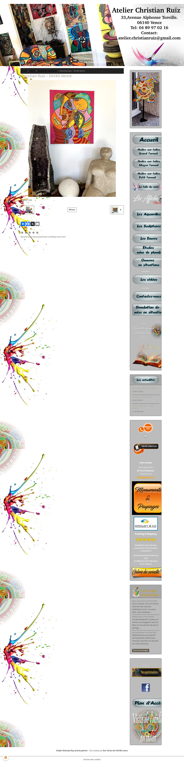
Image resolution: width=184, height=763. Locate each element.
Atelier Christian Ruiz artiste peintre (72, 751)
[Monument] (149, 498)
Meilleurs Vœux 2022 (142, 397)
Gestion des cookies (92, 759)
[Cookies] (6, 757)
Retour (72, 210)
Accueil (23, 71)
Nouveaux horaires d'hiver (144, 388)
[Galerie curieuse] (149, 573)
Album (32, 71)
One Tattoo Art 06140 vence (115, 751)
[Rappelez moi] (146, 428)
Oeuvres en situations (47, 71)
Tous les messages (140, 650)
